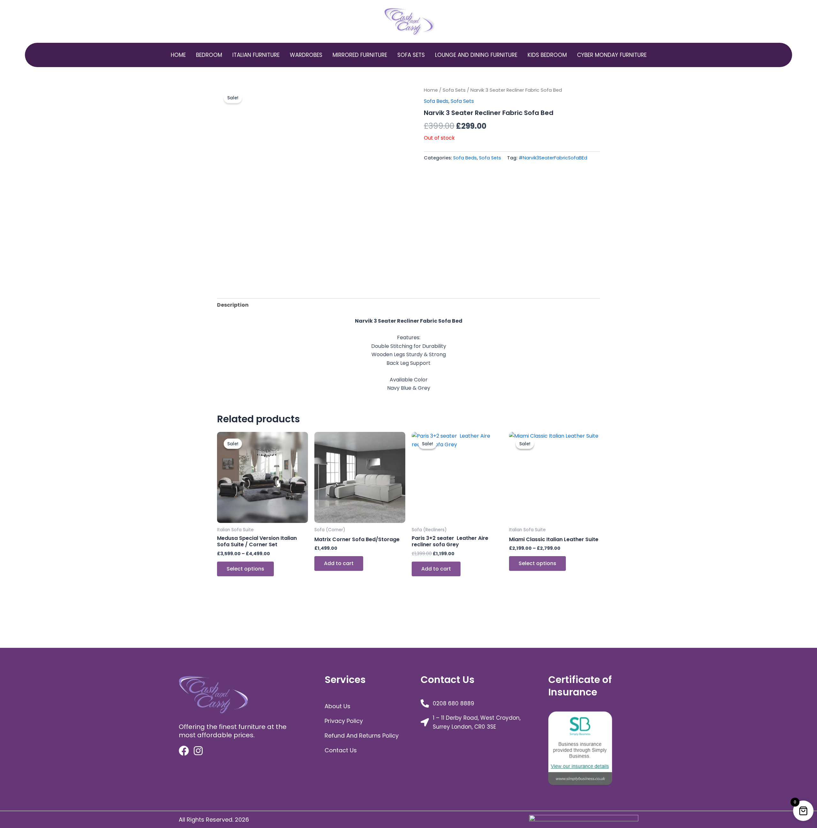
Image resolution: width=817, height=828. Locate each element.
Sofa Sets (411, 55)
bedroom (209, 55)
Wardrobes (306, 55)
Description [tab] (233, 305)
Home (178, 55)
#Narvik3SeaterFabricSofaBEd (553, 158)
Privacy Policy (344, 721)
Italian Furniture (256, 55)
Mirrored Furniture (360, 55)
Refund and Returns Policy (362, 736)
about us (337, 706)
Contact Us (341, 750)
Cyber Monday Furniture (612, 55)
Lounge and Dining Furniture (476, 55)
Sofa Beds (436, 101)
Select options (245, 568)
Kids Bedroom (547, 55)
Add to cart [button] (339, 563)
